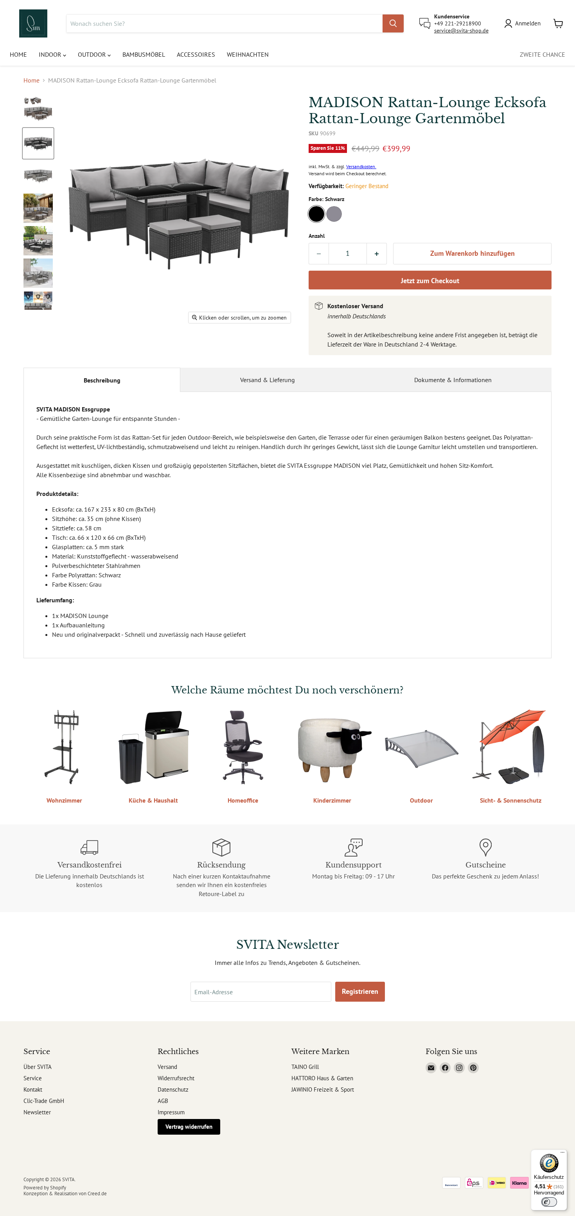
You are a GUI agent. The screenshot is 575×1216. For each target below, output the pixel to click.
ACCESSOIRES (196, 54)
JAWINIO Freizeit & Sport (322, 1089)
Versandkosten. (361, 166)
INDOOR (51, 54)
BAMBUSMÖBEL (143, 54)
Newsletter (37, 1112)
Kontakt (32, 1089)
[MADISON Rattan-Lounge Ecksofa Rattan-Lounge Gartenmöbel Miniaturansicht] (38, 305)
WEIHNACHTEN (248, 54)
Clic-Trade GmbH (43, 1101)
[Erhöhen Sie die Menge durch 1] (377, 253)
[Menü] (562, 1154)
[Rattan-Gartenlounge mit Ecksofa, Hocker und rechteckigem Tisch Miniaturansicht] (38, 110)
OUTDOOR (93, 54)
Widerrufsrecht (176, 1078)
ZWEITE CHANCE (542, 54)
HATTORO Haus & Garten (322, 1078)
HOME (18, 54)
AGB (163, 1101)
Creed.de (97, 1193)
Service (32, 1078)
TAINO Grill (305, 1067)
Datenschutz (173, 1089)
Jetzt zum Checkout (430, 280)
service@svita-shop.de (461, 30)
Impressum (171, 1112)
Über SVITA (37, 1067)
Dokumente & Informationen (453, 380)
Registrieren (360, 991)
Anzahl (317, 236)
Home (31, 80)
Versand (167, 1067)
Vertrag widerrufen (188, 1126)
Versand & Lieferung (267, 380)
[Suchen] (393, 23)
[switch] (549, 1202)
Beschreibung (102, 380)
